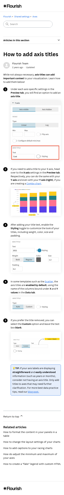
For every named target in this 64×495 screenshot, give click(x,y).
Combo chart (33, 183)
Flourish (7, 16)
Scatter (49, 281)
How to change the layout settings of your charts (31, 441)
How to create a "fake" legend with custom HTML (32, 463)
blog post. (33, 391)
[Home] (12, 6)
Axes (34, 16)
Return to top (11, 416)
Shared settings (22, 16)
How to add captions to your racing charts (27, 448)
